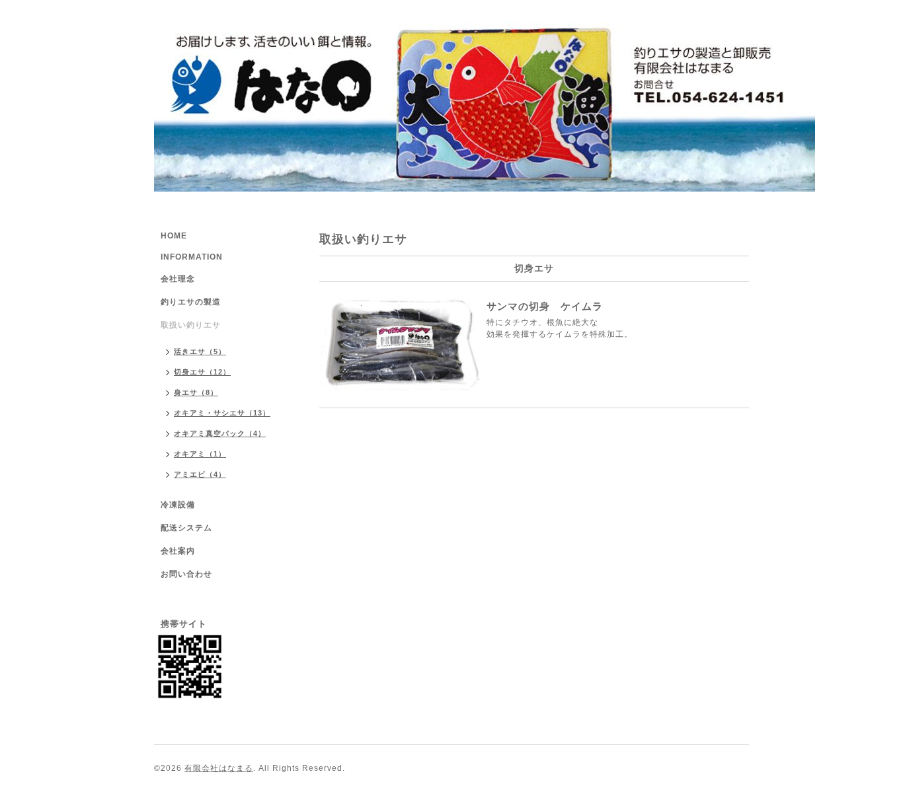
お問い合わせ (186, 574)
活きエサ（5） (200, 351)
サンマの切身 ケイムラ (545, 306)
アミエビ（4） (200, 474)
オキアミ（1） (200, 454)
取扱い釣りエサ (191, 325)
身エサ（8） (196, 392)
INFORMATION (192, 257)
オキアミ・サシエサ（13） (222, 413)
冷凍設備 (178, 504)
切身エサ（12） (202, 372)
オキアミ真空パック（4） (220, 433)
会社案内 (178, 551)
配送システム (186, 527)
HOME (174, 235)
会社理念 (178, 278)
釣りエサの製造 (191, 301)
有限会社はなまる (218, 768)
